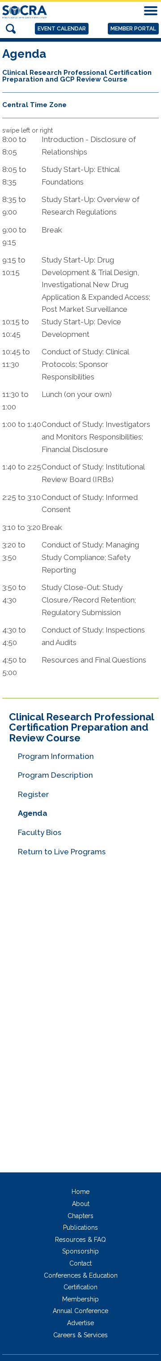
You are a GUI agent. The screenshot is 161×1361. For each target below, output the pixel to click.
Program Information (56, 756)
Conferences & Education (81, 1275)
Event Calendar (62, 29)
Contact (80, 1263)
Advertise (80, 1323)
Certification (80, 1287)
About (80, 1203)
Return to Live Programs (62, 851)
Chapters (80, 1215)
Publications (80, 1227)
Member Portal (133, 29)
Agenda (32, 813)
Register (33, 794)
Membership (80, 1299)
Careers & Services (80, 1335)
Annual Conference (80, 1310)
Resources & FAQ (80, 1239)
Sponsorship (80, 1251)
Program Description (55, 775)
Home (80, 1191)
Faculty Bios (39, 832)
